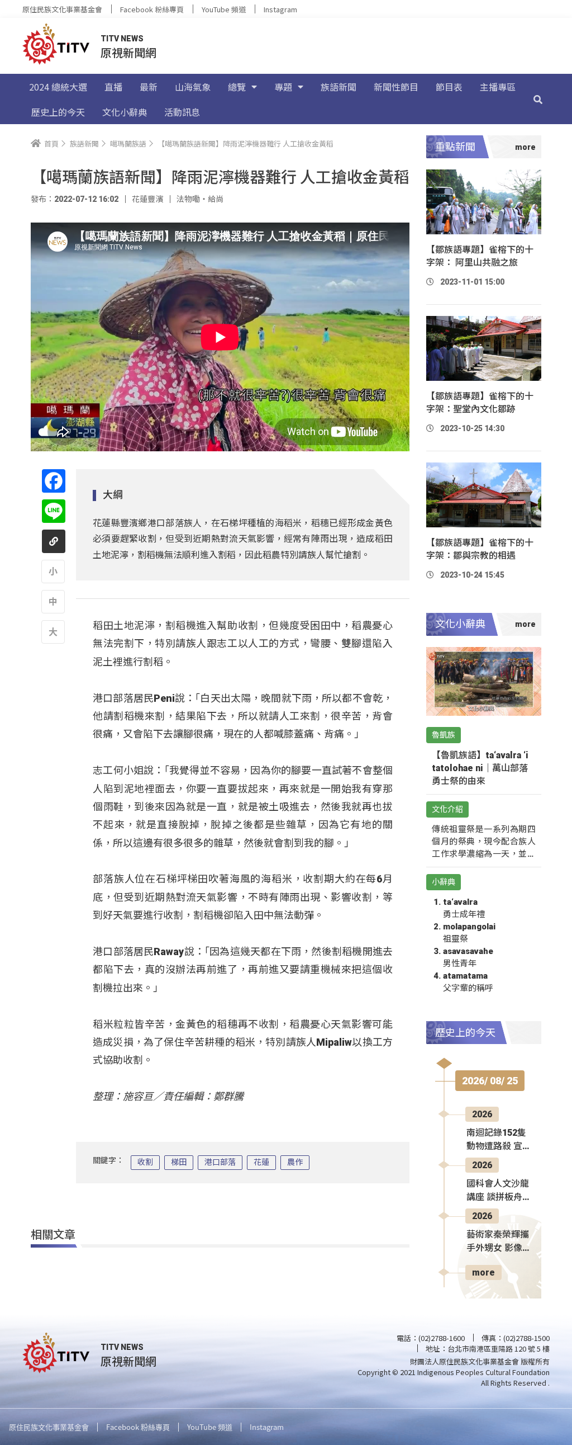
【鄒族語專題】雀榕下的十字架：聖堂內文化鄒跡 (479, 402)
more (483, 1272)
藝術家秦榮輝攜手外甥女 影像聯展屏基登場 (497, 1242)
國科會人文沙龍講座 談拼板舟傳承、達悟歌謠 (497, 1191)
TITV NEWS (122, 38)
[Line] (53, 511)
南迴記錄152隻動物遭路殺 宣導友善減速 (496, 1140)
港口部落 (220, 1162)
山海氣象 (193, 86)
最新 (149, 86)
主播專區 (498, 86)
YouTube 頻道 (224, 9)
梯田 (179, 1162)
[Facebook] (53, 481)
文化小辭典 (124, 112)
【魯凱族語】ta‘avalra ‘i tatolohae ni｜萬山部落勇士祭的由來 (480, 768)
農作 (295, 1162)
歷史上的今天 (58, 112)
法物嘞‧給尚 (200, 199)
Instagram (280, 9)
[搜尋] (538, 99)
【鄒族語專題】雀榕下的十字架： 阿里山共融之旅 (479, 256)
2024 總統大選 (58, 86)
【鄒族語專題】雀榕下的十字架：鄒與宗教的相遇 (479, 549)
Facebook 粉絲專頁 (152, 9)
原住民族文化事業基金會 (62, 9)
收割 (145, 1162)
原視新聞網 (128, 52)
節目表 (449, 86)
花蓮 (261, 1162)
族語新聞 (338, 86)
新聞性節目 (396, 86)
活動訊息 (182, 112)
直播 (113, 86)
